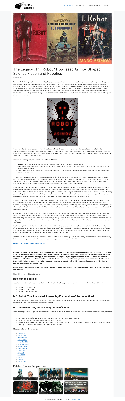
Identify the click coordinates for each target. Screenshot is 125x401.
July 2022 (21, 353)
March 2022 (22, 361)
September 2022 (23, 348)
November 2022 (23, 344)
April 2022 (21, 359)
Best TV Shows (93, 5)
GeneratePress (75, 399)
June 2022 (21, 355)
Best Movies (80, 5)
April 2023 (21, 333)
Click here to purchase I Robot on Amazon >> (29, 243)
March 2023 (22, 335)
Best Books (67, 5)
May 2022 (21, 357)
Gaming (106, 5)
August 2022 (22, 350)
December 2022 (23, 342)
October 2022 (22, 346)
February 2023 (23, 337)
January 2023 (22, 340)
